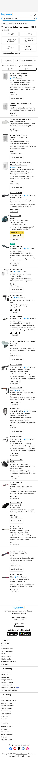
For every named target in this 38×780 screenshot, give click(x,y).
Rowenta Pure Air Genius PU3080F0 (20, 163)
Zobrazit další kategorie (11, 53)
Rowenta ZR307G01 (16, 503)
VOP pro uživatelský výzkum (9, 690)
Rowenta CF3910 (15, 526)
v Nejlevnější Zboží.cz (16, 154)
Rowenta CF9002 (15, 409)
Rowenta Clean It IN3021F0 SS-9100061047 (23, 341)
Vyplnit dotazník (19, 626)
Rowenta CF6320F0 (16, 246)
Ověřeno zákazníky (6, 727)
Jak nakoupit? (5, 672)
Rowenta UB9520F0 (16, 365)
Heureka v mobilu (6, 675)
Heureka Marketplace (7, 706)
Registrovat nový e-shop (8, 701)
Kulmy (11, 390)
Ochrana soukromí (6, 685)
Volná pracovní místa (7, 651)
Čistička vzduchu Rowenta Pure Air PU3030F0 (20, 105)
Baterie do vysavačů (15, 505)
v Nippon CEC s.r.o (15, 131)
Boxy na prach (14, 344)
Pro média (4, 654)
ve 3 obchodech (14, 499)
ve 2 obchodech (14, 312)
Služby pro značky (6, 708)
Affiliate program (6, 714)
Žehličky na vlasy (14, 485)
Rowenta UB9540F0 (16, 437)
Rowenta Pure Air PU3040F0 (18, 135)
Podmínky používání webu (22, 756)
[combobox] (18, 19)
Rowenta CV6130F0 (16, 269)
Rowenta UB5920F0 (16, 316)
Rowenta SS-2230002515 (17, 551)
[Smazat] (34, 19)
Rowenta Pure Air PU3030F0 (18, 74)
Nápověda (4, 719)
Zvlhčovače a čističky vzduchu (18, 76)
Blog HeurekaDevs (6, 659)
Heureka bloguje (6, 656)
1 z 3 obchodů (14, 240)
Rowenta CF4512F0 (16, 575)
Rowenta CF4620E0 (16, 388)
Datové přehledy (6, 711)
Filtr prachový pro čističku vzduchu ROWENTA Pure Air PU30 (20, 120)
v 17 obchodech (14, 265)
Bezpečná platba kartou (8, 688)
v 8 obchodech (14, 384)
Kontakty (4, 646)
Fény (11, 272)
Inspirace (4, 737)
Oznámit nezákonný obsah (9, 662)
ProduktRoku (5, 732)
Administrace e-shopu (7, 698)
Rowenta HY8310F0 (16, 295)
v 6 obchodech (14, 212)
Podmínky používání (7, 649)
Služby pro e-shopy (6, 703)
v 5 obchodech (14, 405)
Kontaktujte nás (19, 620)
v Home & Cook (14, 94)
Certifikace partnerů (7, 734)
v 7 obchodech (14, 456)
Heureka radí (5, 677)
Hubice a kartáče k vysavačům (18, 553)
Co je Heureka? (5, 643)
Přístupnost (4, 664)
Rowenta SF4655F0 (16, 482)
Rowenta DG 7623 (15, 216)
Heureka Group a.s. (21, 754)
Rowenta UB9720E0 (16, 193)
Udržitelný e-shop (6, 740)
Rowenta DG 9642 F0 (16, 460)
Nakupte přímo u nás (7, 680)
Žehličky (12, 218)
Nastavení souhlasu (7, 682)
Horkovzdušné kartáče (16, 195)
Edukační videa (5, 716)
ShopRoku (4, 729)
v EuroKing (13, 428)
